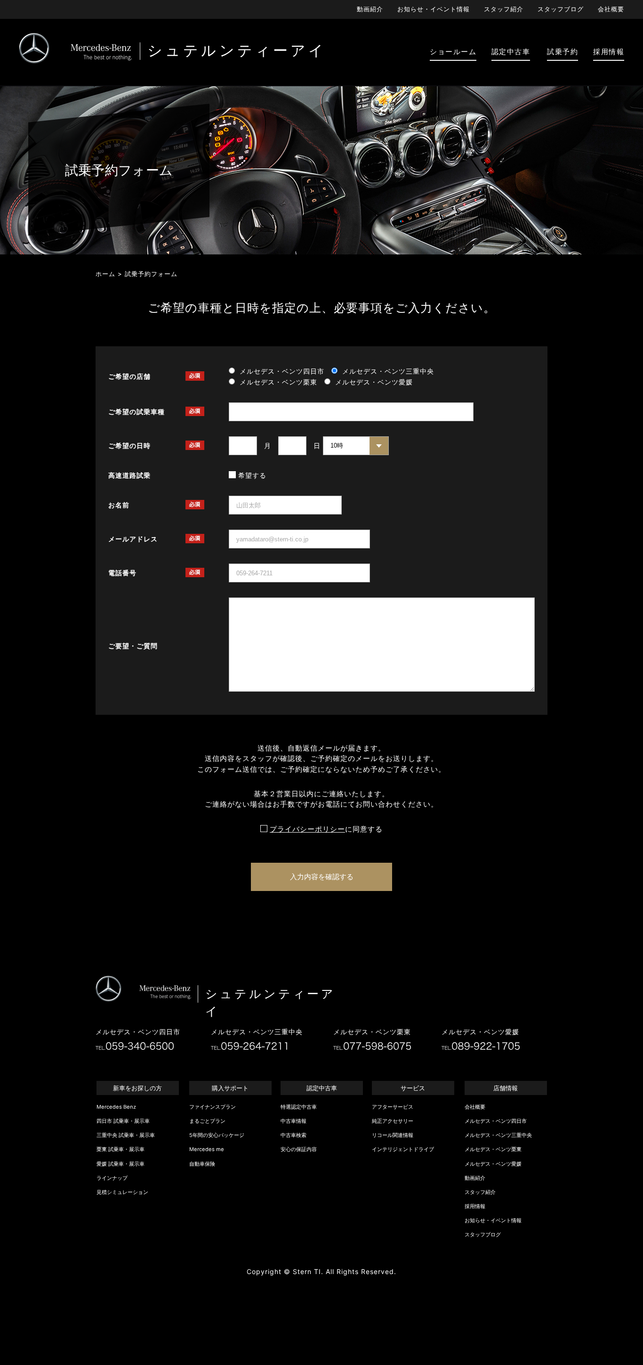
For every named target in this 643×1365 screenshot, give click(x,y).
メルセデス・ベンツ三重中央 (498, 1135)
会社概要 (611, 9)
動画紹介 (370, 9)
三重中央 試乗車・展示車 (125, 1135)
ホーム (105, 274)
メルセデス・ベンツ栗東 (493, 1149)
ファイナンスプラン (212, 1106)
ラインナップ (112, 1178)
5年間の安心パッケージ (216, 1135)
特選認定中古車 (299, 1106)
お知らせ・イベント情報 (433, 9)
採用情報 (475, 1206)
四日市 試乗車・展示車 (123, 1121)
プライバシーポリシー (307, 829)
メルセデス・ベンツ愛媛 (493, 1164)
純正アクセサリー (392, 1121)
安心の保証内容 (299, 1149)
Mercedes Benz (116, 1106)
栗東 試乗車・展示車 (120, 1149)
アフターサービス (392, 1106)
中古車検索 (293, 1135)
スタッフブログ (561, 9)
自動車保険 (202, 1164)
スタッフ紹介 (503, 9)
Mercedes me (206, 1149)
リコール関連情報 (392, 1135)
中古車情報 (293, 1121)
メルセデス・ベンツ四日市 (496, 1121)
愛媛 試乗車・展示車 (120, 1164)
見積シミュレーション (122, 1192)
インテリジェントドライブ (403, 1149)
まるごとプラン (207, 1121)
